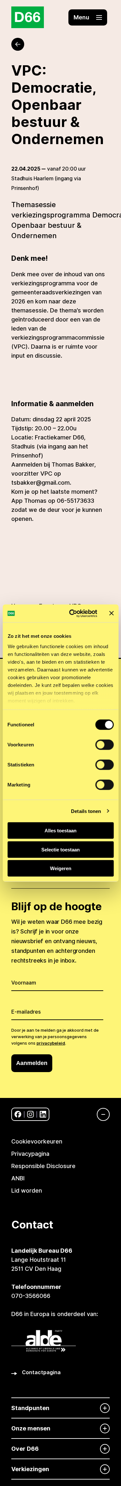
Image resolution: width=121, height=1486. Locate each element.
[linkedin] (43, 1114)
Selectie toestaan (60, 849)
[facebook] (18, 1114)
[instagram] (30, 1114)
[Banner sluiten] (111, 613)
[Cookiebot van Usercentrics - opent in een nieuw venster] (72, 613)
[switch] (104, 745)
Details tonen (86, 811)
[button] (87, 17)
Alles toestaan (60, 830)
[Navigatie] (100, 1114)
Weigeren (60, 868)
